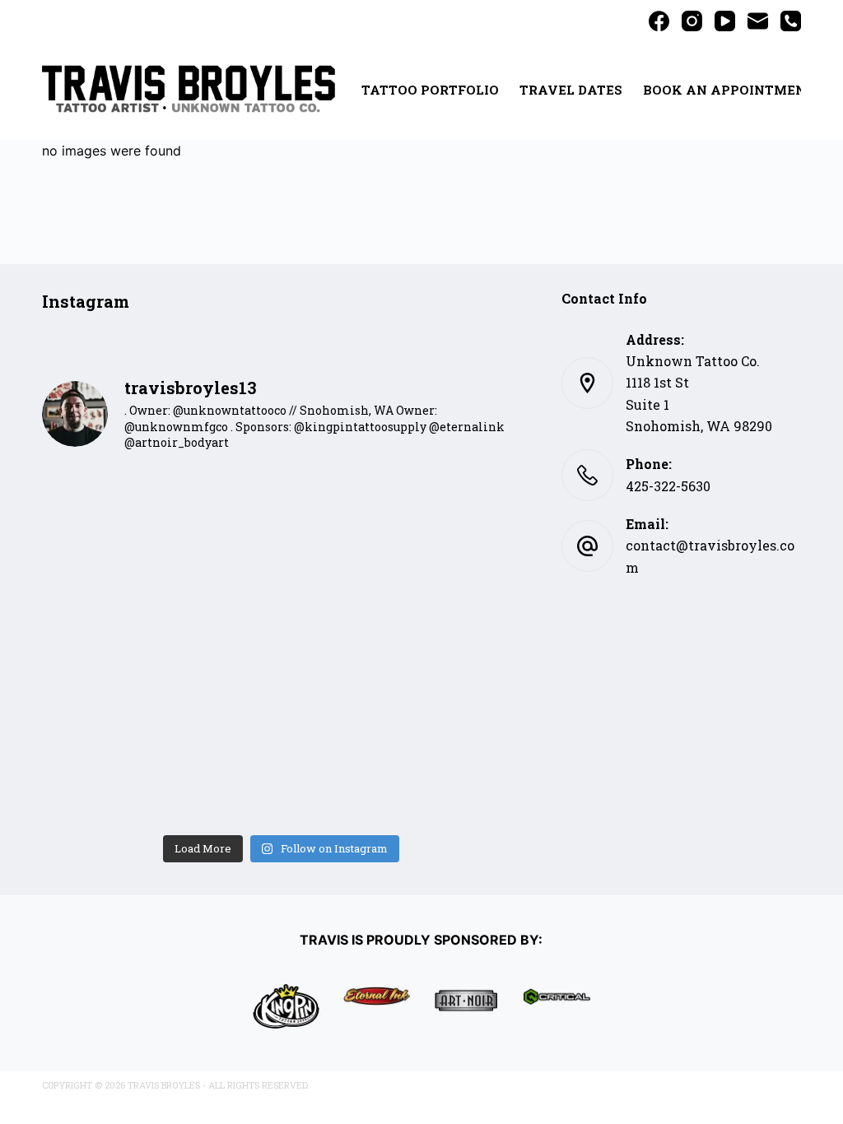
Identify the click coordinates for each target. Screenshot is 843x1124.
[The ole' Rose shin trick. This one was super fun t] (342, 789)
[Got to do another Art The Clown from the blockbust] (464, 789)
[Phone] (790, 21)
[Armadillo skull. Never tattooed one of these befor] (464, 502)
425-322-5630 (668, 486)
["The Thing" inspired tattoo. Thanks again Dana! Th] (342, 645)
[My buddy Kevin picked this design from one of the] (220, 502)
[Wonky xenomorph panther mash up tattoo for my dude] (99, 645)
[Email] (758, 21)
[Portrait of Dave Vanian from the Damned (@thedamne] (464, 645)
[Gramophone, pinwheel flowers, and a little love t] (220, 789)
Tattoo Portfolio (430, 89)
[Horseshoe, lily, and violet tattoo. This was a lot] (342, 574)
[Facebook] (659, 21)
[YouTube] (725, 21)
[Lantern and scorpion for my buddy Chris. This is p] (464, 717)
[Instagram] (692, 21)
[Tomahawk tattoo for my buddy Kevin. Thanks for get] (220, 574)
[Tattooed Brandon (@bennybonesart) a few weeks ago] (220, 717)
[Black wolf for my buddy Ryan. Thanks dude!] (342, 502)
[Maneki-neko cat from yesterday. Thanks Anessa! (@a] (342, 717)
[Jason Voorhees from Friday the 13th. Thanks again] (99, 502)
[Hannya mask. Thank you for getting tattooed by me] (99, 789)
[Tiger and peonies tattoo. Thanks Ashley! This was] (99, 574)
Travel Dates (570, 89)
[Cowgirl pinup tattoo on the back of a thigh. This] (464, 574)
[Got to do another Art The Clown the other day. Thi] (99, 717)
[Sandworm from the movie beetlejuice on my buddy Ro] (220, 645)
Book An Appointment (729, 89)
